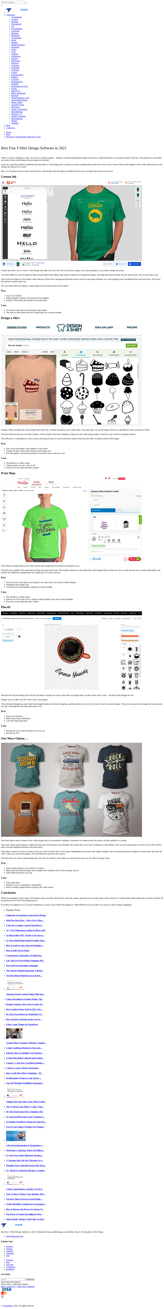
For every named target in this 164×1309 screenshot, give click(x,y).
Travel (13, 49)
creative (9, 1249)
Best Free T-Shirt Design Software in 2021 (23, 137)
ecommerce (10, 1267)
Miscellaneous (17, 112)
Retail (13, 40)
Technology (16, 56)
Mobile (14, 121)
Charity (14, 72)
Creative (14, 19)
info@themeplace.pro (15, 1236)
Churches (15, 70)
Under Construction (19, 109)
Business (14, 33)
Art (12, 26)
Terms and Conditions (26, 1286)
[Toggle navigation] (2, 5)
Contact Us (10, 128)
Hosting (14, 59)
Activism (15, 79)
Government (16, 38)
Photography (16, 24)
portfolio (9, 1251)
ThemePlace (8, 1306)
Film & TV (15, 91)
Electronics (15, 61)
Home (8, 132)
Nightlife (14, 84)
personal (9, 1260)
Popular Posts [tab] (13, 910)
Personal (14, 95)
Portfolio (14, 22)
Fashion (14, 42)
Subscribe (30, 1279)
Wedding (15, 123)
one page (9, 1265)
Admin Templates (18, 116)
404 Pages (15, 107)
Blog (8, 125)
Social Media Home (19, 100)
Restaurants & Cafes (19, 86)
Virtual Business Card (20, 98)
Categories (10, 15)
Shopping (15, 47)
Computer (15, 65)
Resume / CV (16, 114)
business (9, 1246)
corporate (10, 1253)
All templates (16, 17)
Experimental (16, 29)
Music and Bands (18, 93)
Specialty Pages (17, 105)
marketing (10, 1269)
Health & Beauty (18, 45)
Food (13, 52)
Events (14, 89)
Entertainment (17, 82)
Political (14, 77)
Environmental (17, 75)
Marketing (15, 35)
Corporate (15, 31)
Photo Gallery (17, 102)
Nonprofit (15, 68)
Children (14, 54)
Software (15, 63)
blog (8, 1256)
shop (8, 1262)
